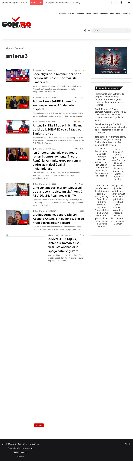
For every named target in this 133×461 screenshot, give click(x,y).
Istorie (119, 14)
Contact (126, 14)
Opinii (111, 14)
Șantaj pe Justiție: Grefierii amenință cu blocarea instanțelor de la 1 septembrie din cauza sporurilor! (111, 128)
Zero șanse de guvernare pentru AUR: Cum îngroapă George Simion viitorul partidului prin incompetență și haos (110, 140)
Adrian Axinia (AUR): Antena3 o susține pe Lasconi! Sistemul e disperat (54, 105)
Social (95, 14)
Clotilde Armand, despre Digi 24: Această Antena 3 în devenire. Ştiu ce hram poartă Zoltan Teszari (58, 218)
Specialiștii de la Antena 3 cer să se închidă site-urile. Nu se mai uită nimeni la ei (57, 78)
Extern (88, 14)
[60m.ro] (16, 22)
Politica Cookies (20, 452)
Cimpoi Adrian (40, 70)
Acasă (11, 48)
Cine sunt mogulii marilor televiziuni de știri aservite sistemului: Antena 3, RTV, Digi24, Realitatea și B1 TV (58, 191)
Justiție (71, 14)
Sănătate (104, 14)
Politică (62, 14)
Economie (80, 14)
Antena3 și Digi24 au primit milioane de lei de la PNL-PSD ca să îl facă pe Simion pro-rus (57, 129)
